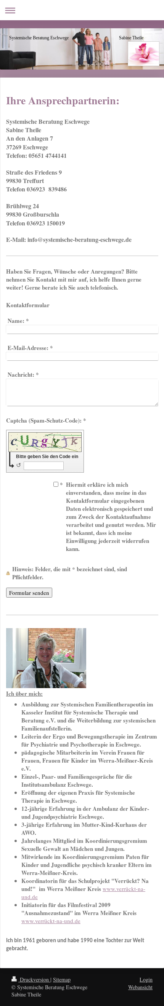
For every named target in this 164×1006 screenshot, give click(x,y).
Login (146, 979)
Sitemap (62, 979)
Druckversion (34, 979)
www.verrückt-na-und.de (50, 921)
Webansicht (140, 987)
